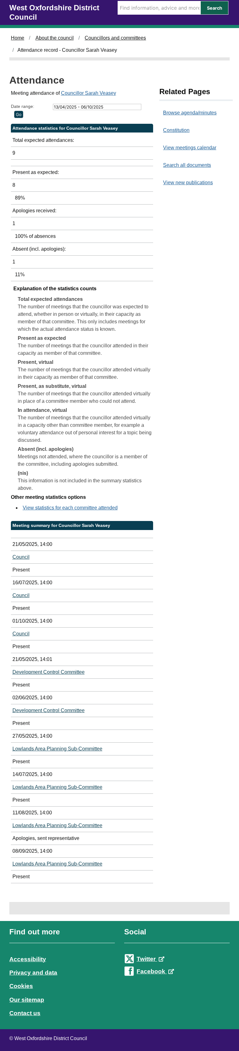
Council (21, 557)
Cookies (21, 986)
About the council (54, 38)
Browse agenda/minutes (190, 112)
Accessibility (27, 959)
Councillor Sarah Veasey (88, 93)
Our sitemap (26, 999)
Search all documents (187, 165)
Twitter (147, 959)
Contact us (24, 1013)
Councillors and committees (115, 38)
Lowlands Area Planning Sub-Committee (57, 748)
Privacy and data (33, 972)
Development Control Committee (48, 672)
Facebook (152, 971)
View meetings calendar (189, 147)
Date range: (22, 106)
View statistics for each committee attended (70, 507)
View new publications (188, 182)
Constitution (176, 130)
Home (17, 38)
